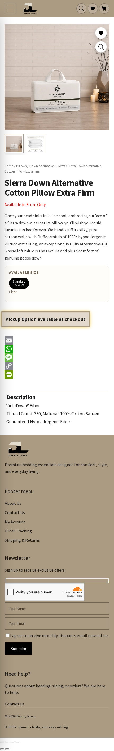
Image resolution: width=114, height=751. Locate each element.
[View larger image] (101, 47)
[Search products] (81, 8)
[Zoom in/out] (2, 742)
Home (9, 166)
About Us (13, 503)
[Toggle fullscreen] (7, 742)
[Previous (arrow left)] (2, 749)
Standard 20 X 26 (19, 283)
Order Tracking (18, 531)
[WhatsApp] (57, 349)
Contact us (14, 704)
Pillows (21, 166)
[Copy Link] (57, 366)
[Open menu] (10, 8)
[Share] (12, 742)
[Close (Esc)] (17, 742)
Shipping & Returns (22, 540)
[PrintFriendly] (57, 374)
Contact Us (15, 512)
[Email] (57, 340)
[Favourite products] (93, 8)
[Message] (57, 357)
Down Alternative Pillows (47, 166)
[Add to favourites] (101, 33)
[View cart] (104, 8)
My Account (15, 521)
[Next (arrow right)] (7, 749)
